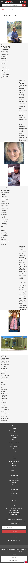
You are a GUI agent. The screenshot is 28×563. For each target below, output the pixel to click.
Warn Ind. (14, 491)
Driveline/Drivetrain (14, 461)
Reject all (14, 557)
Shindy (14, 487)
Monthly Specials (14, 435)
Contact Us (14, 444)
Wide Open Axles (14, 489)
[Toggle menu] (2, 2)
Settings (14, 554)
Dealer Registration (14, 431)
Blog (14, 448)
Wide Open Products (14, 480)
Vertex (14, 482)
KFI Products (14, 493)
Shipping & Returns (14, 442)
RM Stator (14, 496)
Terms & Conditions (14, 446)
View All (14, 500)
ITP (14, 498)
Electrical (14, 463)
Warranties (14, 437)
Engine (14, 465)
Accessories (14, 470)
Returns (14, 439)
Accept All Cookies (14, 560)
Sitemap (14, 451)
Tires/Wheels (14, 468)
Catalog (14, 428)
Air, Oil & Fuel (14, 459)
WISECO (14, 484)
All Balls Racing (14, 478)
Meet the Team (14, 433)
